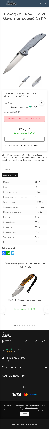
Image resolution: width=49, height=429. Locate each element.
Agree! (24, 414)
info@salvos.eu (10, 361)
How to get (40, 341)
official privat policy (31, 408)
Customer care (12, 367)
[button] (15, 325)
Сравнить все (25, 267)
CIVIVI (9, 170)
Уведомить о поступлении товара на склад (22, 145)
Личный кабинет (14, 375)
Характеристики (10, 175)
